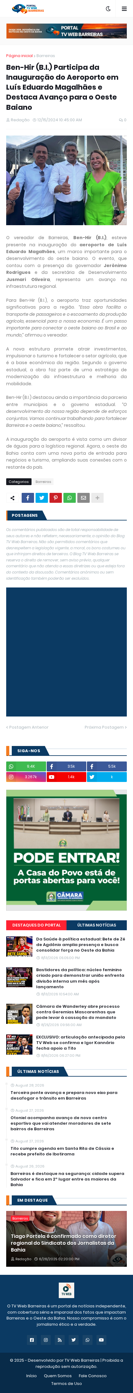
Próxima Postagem (104, 727)
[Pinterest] (55, 498)
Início (31, 1376)
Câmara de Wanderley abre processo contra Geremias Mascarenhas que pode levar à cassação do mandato (78, 1012)
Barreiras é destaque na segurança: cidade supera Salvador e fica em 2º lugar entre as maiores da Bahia (67, 1179)
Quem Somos (58, 1376)
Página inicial (19, 56)
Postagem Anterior (29, 727)
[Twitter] (42, 498)
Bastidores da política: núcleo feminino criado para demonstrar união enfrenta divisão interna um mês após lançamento (80, 978)
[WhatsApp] (69, 498)
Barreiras (45, 56)
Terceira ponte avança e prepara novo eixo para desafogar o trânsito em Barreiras (64, 1095)
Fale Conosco (93, 1376)
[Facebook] (28, 498)
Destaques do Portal (36, 925)
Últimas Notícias (96, 925)
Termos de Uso (66, 1383)
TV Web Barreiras (82, 1360)
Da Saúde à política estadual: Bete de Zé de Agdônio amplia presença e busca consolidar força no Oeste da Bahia (80, 944)
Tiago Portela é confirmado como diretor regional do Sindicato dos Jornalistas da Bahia (63, 1243)
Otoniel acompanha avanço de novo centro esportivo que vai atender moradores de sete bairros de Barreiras (61, 1123)
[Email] (83, 498)
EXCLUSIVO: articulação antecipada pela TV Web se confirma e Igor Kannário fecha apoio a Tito (80, 1042)
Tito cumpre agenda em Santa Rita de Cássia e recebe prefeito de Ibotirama (62, 1151)
